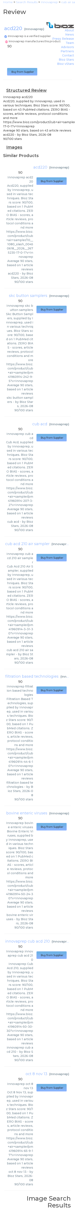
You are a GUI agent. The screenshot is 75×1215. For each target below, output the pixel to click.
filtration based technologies (32, 676)
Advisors (67, 47)
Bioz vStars (65, 64)
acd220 (40, 167)
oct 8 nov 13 (36, 1074)
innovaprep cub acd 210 (27, 941)
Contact (68, 55)
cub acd (39, 424)
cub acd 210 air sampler (27, 544)
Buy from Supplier (22, 71)
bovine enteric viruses (26, 813)
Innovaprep (34, 29)
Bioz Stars (66, 59)
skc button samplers (28, 295)
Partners (67, 51)
